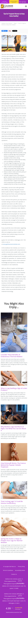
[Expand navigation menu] (26, 6)
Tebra (20, 612)
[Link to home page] (12, 6)
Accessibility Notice (20, 570)
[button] (14, 2)
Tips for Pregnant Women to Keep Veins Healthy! (14, 24)
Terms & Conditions (8, 570)
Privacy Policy (21, 566)
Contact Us (14, 574)
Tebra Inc (14, 566)
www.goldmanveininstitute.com (11, 244)
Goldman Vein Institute (7, 23)
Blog (15, 23)
